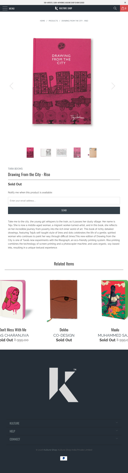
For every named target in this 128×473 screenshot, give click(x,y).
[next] (112, 86)
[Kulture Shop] (64, 8)
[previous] (12, 86)
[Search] (116, 8)
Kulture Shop (50, 450)
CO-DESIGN (63, 335)
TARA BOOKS (15, 168)
